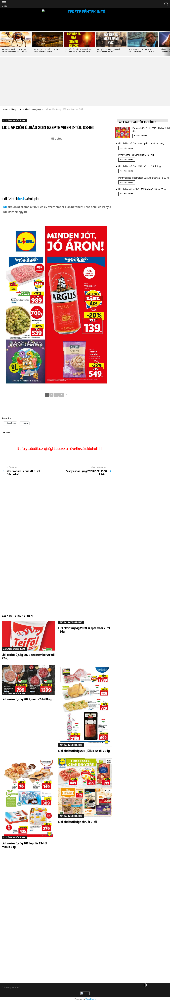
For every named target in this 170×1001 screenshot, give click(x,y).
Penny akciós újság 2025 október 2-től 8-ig (151, 130)
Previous (1, 43)
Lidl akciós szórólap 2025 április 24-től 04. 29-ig (141, 143)
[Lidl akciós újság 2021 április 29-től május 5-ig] (28, 798)
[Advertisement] (85, 81)
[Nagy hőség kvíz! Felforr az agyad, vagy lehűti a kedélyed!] (15, 39)
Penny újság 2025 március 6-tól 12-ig (136, 155)
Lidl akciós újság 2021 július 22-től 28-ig (84, 751)
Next (168, 43)
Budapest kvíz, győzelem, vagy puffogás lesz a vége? (47, 50)
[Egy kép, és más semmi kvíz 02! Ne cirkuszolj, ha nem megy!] (79, 39)
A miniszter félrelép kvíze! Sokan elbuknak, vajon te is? (142, 50)
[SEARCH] (166, 4)
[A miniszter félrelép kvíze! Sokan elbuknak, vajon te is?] (143, 39)
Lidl (4, 207)
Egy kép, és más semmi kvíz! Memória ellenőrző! (109, 50)
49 (61, 394)
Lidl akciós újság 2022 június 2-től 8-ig (26, 699)
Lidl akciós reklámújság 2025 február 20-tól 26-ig (142, 189)
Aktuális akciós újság (14, 649)
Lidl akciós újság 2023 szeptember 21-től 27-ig (28, 656)
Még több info (140, 136)
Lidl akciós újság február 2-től (77, 822)
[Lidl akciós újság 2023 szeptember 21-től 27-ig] (28, 636)
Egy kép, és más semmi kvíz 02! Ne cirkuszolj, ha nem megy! (78, 50)
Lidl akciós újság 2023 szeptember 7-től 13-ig (84, 630)
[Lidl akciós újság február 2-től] (85, 788)
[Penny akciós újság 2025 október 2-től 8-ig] (122, 132)
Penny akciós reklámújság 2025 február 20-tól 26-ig (143, 177)
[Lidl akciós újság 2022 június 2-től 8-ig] (28, 680)
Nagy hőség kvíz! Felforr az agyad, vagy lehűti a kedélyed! (15, 50)
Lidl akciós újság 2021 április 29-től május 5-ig (24, 845)
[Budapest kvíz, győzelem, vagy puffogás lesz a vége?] (47, 39)
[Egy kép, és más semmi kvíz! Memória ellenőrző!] (111, 39)
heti (21, 199)
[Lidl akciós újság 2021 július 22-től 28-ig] (85, 706)
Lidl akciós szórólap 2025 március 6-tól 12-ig (139, 166)
